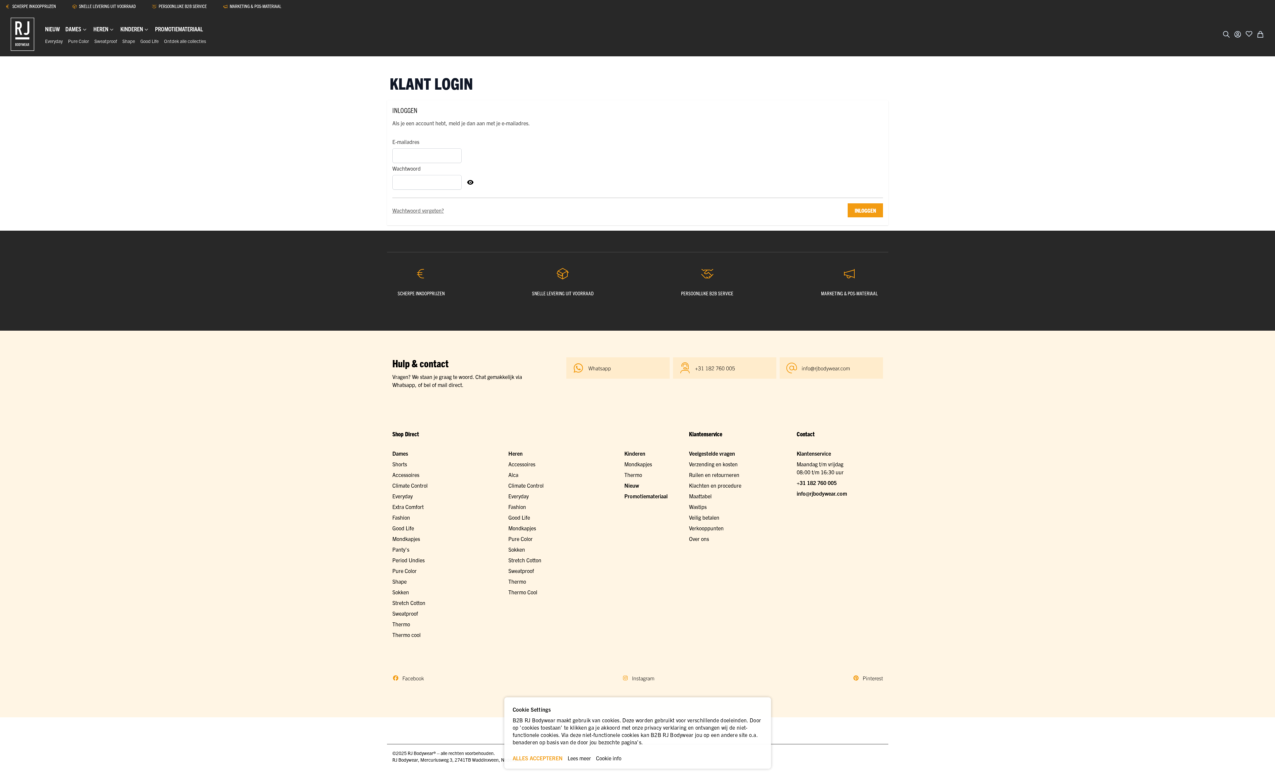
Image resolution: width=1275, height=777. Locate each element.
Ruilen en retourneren (714, 474)
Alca (513, 474)
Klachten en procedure (715, 485)
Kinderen (634, 453)
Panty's (400, 549)
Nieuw (631, 485)
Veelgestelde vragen (712, 453)
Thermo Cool (522, 592)
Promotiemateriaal (646, 496)
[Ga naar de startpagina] (22, 34)
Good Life (149, 41)
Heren (515, 453)
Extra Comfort (408, 506)
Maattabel (700, 496)
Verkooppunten (706, 528)
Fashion (401, 517)
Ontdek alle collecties (185, 41)
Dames (400, 453)
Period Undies (408, 560)
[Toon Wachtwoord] (470, 182)
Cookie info (608, 758)
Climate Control (410, 485)
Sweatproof (105, 41)
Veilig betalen (704, 517)
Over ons (699, 538)
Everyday (54, 41)
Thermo (401, 624)
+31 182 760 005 (817, 482)
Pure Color (78, 41)
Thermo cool (406, 634)
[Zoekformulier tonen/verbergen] (1226, 34)
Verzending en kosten (713, 464)
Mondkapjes (406, 538)
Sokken (400, 592)
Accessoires (405, 474)
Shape (128, 41)
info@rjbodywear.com (822, 493)
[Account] (1238, 34)
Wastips (698, 506)
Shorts (399, 464)
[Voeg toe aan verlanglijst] (1249, 34)
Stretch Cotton (408, 602)
